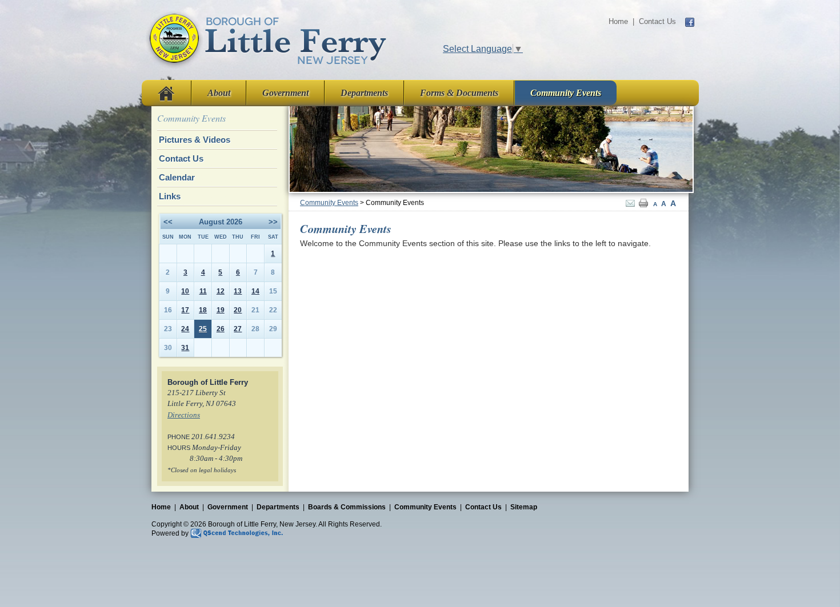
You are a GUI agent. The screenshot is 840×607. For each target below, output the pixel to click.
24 (185, 329)
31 (185, 348)
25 (203, 329)
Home (618, 21)
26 (221, 329)
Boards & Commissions (347, 507)
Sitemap (523, 507)
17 (185, 310)
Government (285, 93)
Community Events (565, 93)
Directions (183, 415)
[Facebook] (689, 21)
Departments (364, 93)
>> (273, 222)
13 (238, 291)
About (218, 93)
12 (221, 291)
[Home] (266, 39)
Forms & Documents (459, 93)
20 (238, 310)
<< (168, 222)
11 (203, 291)
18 (203, 310)
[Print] (643, 203)
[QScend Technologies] (236, 533)
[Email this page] (630, 203)
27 (238, 329)
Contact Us (657, 21)
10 (185, 291)
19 (221, 310)
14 (255, 291)
